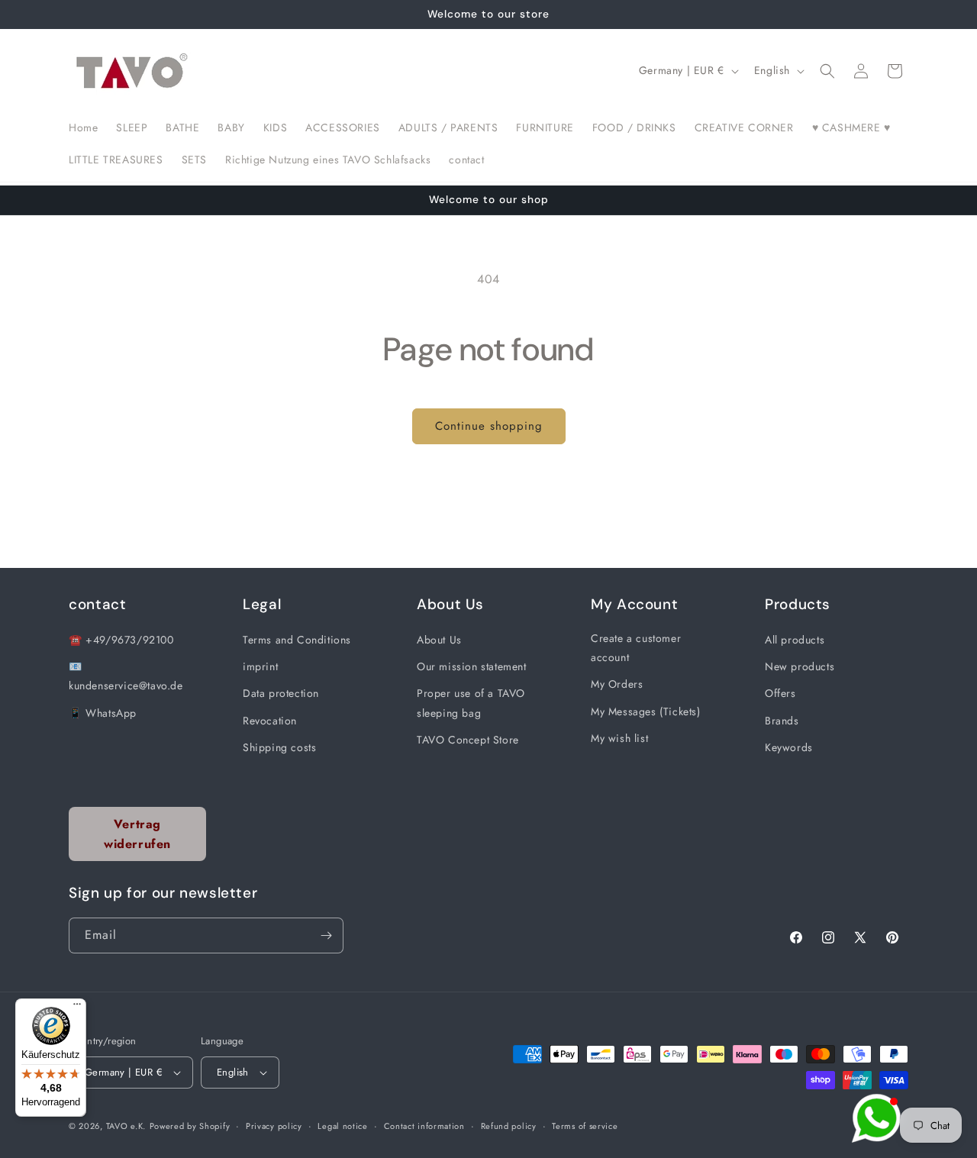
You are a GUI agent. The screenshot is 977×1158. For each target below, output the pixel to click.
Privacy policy (274, 1126)
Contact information (424, 1126)
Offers (780, 693)
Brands (782, 720)
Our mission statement (472, 666)
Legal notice (342, 1126)
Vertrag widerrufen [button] (137, 834)
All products (794, 639)
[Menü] (77, 1007)
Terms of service (584, 1126)
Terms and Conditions (297, 639)
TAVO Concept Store (468, 739)
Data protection (281, 693)
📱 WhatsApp (103, 713)
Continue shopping (489, 426)
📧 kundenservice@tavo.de (126, 676)
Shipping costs (279, 747)
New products (799, 666)
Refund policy (509, 1126)
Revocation (270, 720)
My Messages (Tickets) (646, 711)
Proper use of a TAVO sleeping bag (471, 702)
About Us (439, 639)
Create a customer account (636, 648)
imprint (260, 666)
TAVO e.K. (126, 1126)
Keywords (789, 747)
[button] (827, 71)
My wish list (619, 738)
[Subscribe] (326, 935)
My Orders (617, 684)
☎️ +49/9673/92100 (121, 639)
